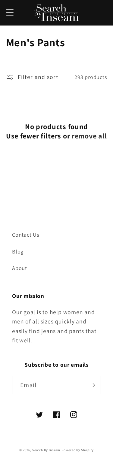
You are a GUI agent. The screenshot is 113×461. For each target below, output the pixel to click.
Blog (18, 251)
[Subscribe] (92, 385)
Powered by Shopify (77, 450)
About (19, 267)
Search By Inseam (46, 450)
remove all (89, 136)
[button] (9, 12)
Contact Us (25, 234)
